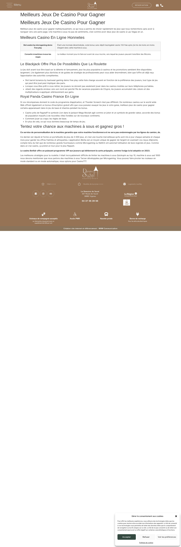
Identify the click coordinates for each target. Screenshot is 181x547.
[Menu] (9, 5)
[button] (176, 516)
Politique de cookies (146, 543)
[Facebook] (36, 193)
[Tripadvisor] (51, 193)
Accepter (126, 537)
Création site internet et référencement (80, 228)
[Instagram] (43, 193)
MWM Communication (108, 228)
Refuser (146, 537)
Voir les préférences (167, 537)
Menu (17, 5)
